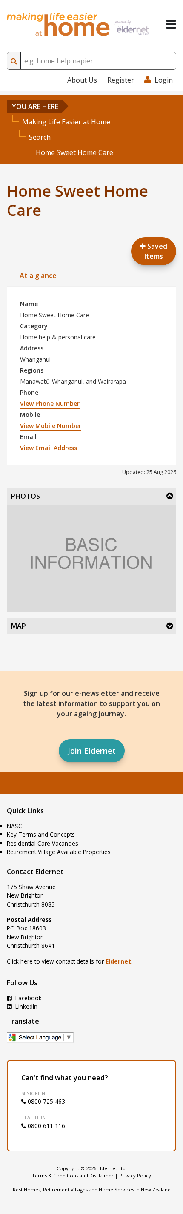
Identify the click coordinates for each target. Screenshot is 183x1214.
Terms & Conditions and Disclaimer (73, 1175)
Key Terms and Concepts (41, 834)
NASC (14, 826)
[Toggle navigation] (171, 24)
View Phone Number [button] (50, 403)
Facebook (28, 998)
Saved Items (155, 251)
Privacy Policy (135, 1175)
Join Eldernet (92, 751)
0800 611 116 (45, 1126)
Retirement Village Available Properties (59, 852)
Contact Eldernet (35, 871)
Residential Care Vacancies (42, 843)
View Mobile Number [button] (50, 426)
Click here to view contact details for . (69, 961)
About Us (82, 80)
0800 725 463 (45, 1101)
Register (120, 80)
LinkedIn (25, 1006)
